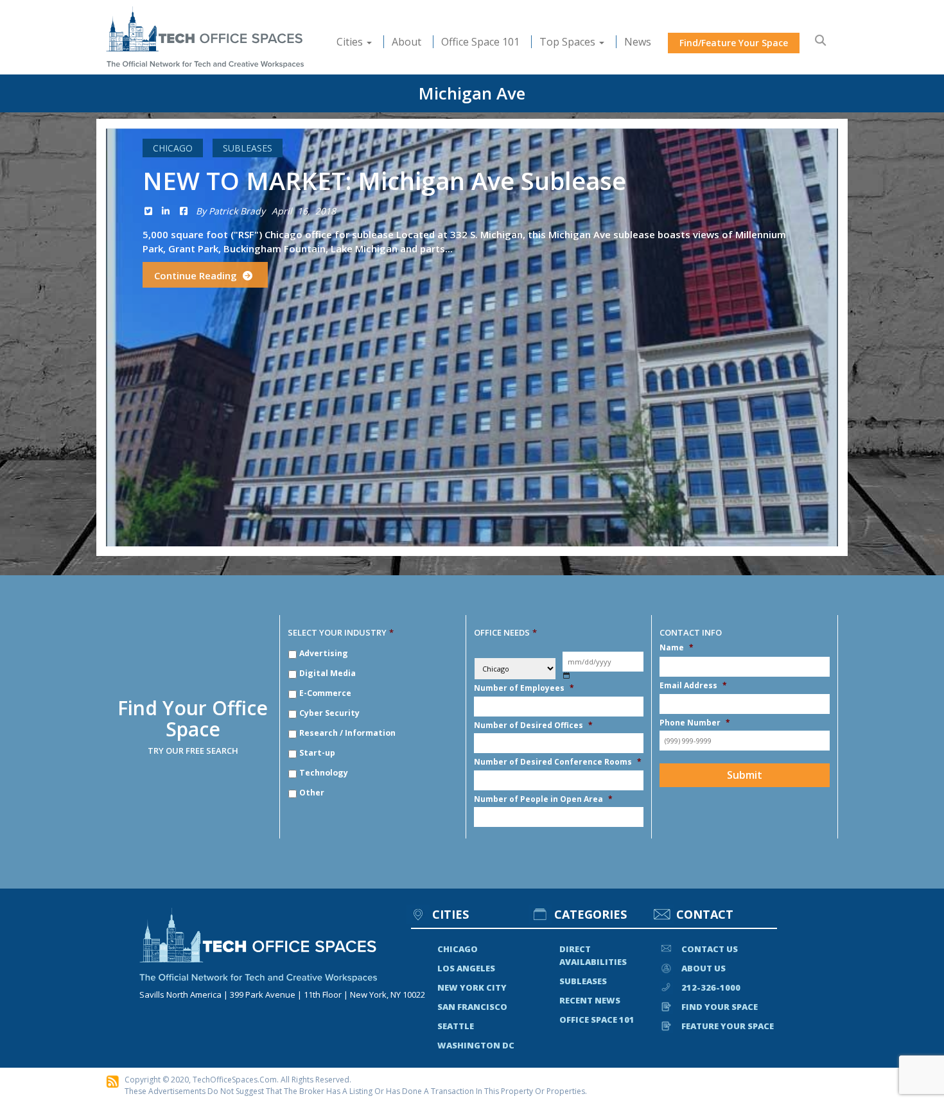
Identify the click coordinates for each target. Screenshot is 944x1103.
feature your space (727, 1026)
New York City (472, 987)
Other (311, 792)
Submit (744, 775)
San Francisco (472, 1006)
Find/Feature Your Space (733, 43)
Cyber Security (329, 713)
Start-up (317, 752)
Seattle (455, 1026)
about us (703, 968)
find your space (719, 1006)
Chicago (173, 148)
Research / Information (347, 732)
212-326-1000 (710, 987)
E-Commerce (325, 693)
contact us (709, 949)
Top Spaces (568, 41)
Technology (323, 772)
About (406, 41)
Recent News (589, 1000)
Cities (351, 41)
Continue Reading (197, 275)
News (637, 41)
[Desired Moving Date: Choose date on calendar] (567, 676)
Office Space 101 (480, 41)
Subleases (247, 148)
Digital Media (327, 673)
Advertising (323, 653)
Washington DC (475, 1045)
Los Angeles (466, 968)
